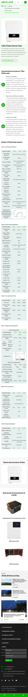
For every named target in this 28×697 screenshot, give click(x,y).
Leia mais (15, 587)
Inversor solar (8, 10)
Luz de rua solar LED (7, 627)
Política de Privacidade (11, 690)
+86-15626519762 (8, 669)
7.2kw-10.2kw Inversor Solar (12, 13)
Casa (4, 6)
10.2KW (24, 151)
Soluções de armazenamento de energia (11, 639)
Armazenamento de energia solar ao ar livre (14, 518)
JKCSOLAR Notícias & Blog (10, 576)
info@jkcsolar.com (10, 666)
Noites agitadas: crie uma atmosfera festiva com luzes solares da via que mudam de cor (19, 592)
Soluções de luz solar (7, 635)
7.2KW (14, 151)
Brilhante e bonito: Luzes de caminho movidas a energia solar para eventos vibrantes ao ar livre (19, 581)
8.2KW (19, 151)
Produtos (9, 6)
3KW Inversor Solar (14, 541)
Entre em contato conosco (9, 60)
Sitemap (3, 690)
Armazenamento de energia (12, 8)
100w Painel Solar (14, 564)
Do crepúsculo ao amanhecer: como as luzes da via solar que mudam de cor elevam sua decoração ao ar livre (14, 615)
